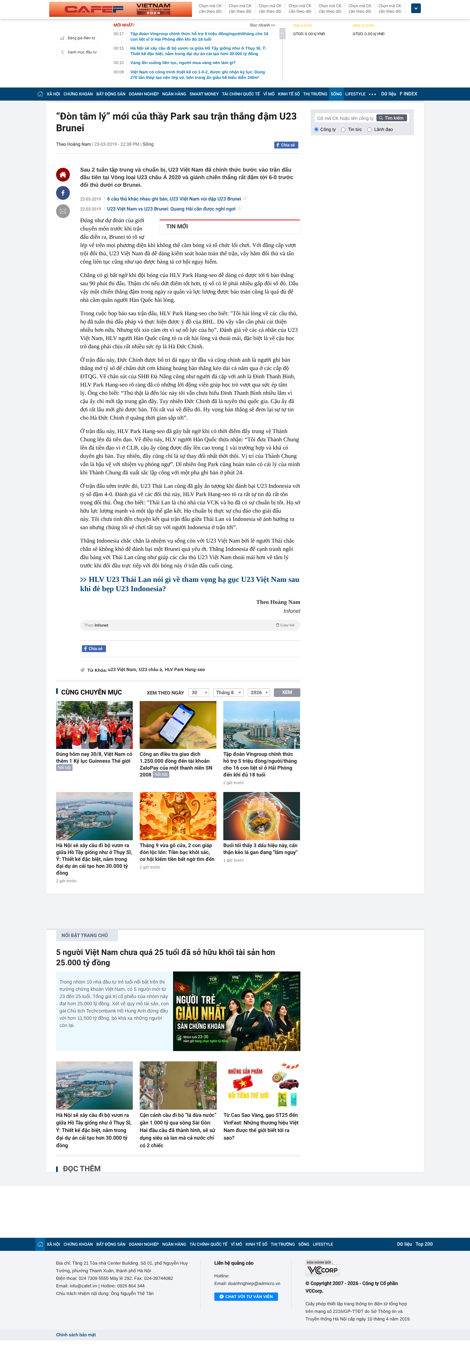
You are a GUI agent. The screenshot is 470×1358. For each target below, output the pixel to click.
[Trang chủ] (40, 93)
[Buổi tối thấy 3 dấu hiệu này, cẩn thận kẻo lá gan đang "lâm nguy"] (261, 816)
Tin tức (355, 129)
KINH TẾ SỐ (289, 94)
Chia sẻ (288, 145)
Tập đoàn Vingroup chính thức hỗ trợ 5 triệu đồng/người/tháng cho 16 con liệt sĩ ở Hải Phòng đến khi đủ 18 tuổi (260, 764)
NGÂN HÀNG (174, 94)
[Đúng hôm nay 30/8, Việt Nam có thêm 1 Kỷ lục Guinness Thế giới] (94, 725)
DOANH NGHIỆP (144, 94)
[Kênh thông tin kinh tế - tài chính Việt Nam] (120, 9)
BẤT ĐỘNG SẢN (111, 94)
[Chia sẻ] (63, 193)
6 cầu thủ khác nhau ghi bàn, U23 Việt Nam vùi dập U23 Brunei (174, 199)
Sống (148, 144)
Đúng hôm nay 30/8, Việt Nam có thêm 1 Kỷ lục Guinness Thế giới (94, 757)
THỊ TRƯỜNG (315, 94)
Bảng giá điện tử (81, 38)
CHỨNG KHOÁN (78, 94)
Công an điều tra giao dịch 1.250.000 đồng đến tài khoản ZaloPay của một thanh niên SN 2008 (176, 764)
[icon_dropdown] (416, 8)
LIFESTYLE (355, 94)
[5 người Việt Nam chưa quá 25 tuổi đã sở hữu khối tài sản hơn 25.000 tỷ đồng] (236, 1011)
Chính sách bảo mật (76, 1335)
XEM (287, 692)
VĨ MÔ (269, 94)
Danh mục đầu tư (82, 52)
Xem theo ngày (165, 693)
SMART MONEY (204, 94)
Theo (189, 625)
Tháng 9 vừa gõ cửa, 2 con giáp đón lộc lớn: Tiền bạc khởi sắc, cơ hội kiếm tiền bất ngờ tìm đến (177, 852)
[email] (63, 211)
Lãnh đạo (383, 129)
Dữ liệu (388, 94)
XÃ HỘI (53, 94)
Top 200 (424, 1244)
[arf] (190, 633)
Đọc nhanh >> (262, 25)
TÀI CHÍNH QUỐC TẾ (241, 94)
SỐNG (336, 94)
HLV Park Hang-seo (185, 669)
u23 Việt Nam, (122, 669)
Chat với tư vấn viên (249, 1296)
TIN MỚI (177, 226)
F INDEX (408, 94)
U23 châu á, (151, 669)
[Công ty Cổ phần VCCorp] (360, 1267)
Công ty (328, 129)
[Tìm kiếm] (391, 117)
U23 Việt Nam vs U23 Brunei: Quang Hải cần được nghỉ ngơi (171, 209)
